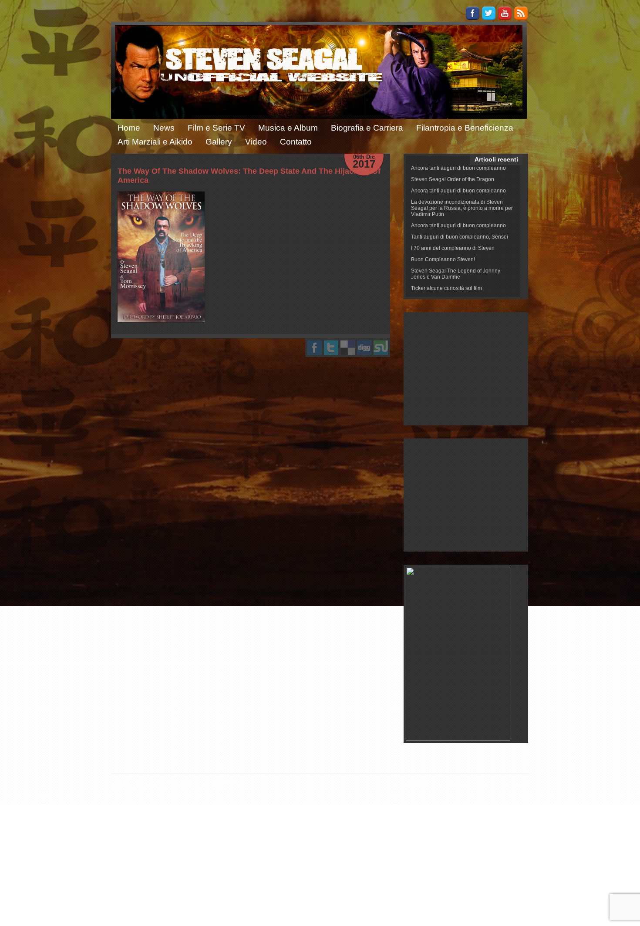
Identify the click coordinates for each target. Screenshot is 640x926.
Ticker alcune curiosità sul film (446, 288)
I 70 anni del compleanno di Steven (453, 248)
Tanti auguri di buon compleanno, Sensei (459, 237)
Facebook (472, 13)
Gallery (218, 141)
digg (364, 347)
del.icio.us (347, 347)
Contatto (296, 141)
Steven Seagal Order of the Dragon (452, 179)
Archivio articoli (410, 783)
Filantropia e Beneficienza (464, 127)
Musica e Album (288, 127)
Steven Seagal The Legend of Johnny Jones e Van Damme (455, 274)
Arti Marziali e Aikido (155, 141)
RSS (521, 13)
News (164, 127)
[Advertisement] (466, 368)
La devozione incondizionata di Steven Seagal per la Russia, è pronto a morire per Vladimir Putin (462, 208)
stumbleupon (381, 347)
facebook (314, 347)
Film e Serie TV (216, 127)
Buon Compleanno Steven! (443, 259)
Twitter (488, 13)
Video (256, 141)
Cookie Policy (453, 783)
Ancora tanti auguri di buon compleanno (458, 168)
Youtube (505, 13)
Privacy (487, 783)
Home (129, 127)
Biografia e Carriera (367, 127)
